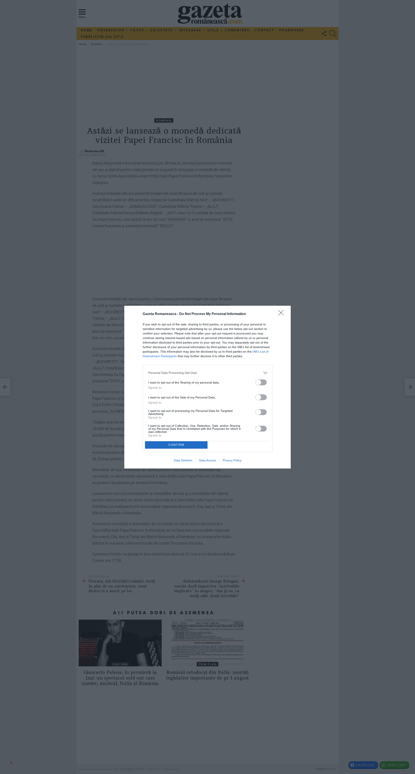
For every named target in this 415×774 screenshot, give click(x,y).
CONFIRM (176, 444)
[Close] (282, 314)
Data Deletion (183, 460)
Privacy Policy (232, 460)
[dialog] (207, 387)
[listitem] (207, 373)
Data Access (207, 460)
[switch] (261, 382)
